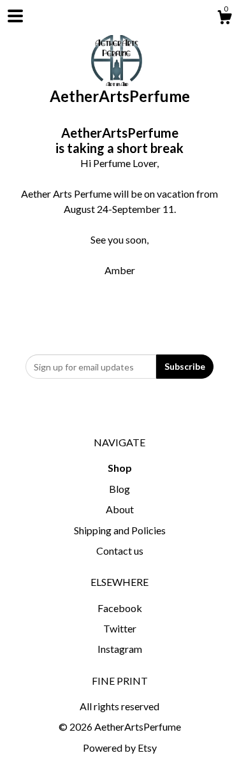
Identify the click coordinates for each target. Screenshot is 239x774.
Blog (119, 489)
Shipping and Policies (120, 530)
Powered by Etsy (120, 747)
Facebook (120, 608)
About (120, 509)
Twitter (119, 628)
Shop (120, 468)
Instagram (120, 649)
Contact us (119, 550)
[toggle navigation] (15, 16)
